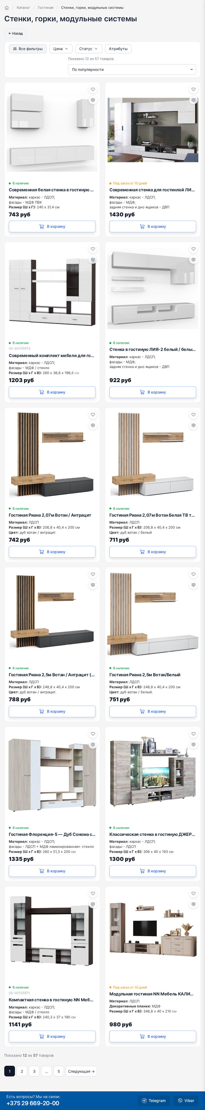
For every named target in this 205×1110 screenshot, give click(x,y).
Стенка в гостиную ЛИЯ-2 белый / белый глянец (152, 349)
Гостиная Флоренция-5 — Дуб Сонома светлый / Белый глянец (52, 834)
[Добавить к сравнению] (93, 100)
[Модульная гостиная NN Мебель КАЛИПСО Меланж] (152, 934)
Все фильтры (31, 48)
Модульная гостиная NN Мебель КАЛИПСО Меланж (152, 993)
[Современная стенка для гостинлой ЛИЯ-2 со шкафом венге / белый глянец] (152, 129)
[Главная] (6, 7)
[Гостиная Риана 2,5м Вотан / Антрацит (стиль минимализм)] (52, 614)
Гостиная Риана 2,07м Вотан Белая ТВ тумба (152, 515)
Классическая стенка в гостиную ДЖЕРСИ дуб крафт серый (152, 834)
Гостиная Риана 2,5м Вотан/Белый (144, 674)
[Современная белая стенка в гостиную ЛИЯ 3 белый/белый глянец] (52, 129)
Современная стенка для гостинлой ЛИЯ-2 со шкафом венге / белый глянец (152, 189)
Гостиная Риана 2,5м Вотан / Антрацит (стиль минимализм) (52, 674)
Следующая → (81, 1071)
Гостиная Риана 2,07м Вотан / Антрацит (50, 515)
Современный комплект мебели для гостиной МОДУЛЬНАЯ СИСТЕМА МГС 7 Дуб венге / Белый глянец (52, 355)
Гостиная (45, 7)
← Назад (15, 33)
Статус (85, 48)
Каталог (23, 7)
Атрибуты (118, 48)
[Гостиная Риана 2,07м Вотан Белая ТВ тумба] (152, 455)
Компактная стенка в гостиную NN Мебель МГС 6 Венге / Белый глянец (52, 999)
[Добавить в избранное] (93, 89)
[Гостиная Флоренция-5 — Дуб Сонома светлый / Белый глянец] (52, 774)
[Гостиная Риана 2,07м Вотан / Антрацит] (52, 455)
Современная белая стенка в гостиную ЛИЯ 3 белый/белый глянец (52, 189)
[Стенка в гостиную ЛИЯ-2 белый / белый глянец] (152, 289)
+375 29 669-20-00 (32, 1103)
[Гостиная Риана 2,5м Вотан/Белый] (152, 614)
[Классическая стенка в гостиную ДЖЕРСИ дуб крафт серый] (152, 774)
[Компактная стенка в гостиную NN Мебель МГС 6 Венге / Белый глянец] (52, 934)
